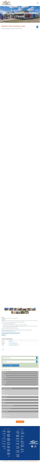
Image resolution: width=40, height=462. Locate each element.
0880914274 (11, 341)
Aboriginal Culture (5, 394)
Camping (3, 413)
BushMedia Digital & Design (32, 461)
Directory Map (20, 421)
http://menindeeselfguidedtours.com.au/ (8, 330)
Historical (3, 390)
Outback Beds (4, 417)
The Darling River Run (12, 461)
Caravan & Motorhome (6, 415)
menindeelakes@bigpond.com (14, 344)
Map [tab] (3, 349)
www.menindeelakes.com (13, 343)
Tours (3, 392)
